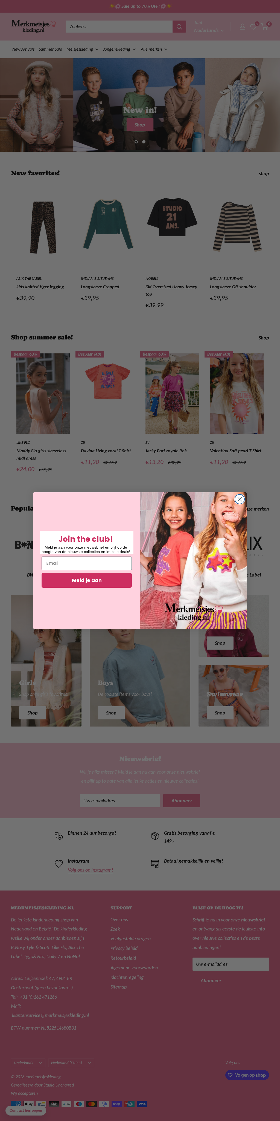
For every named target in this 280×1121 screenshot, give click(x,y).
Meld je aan (87, 580)
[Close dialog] (239, 499)
